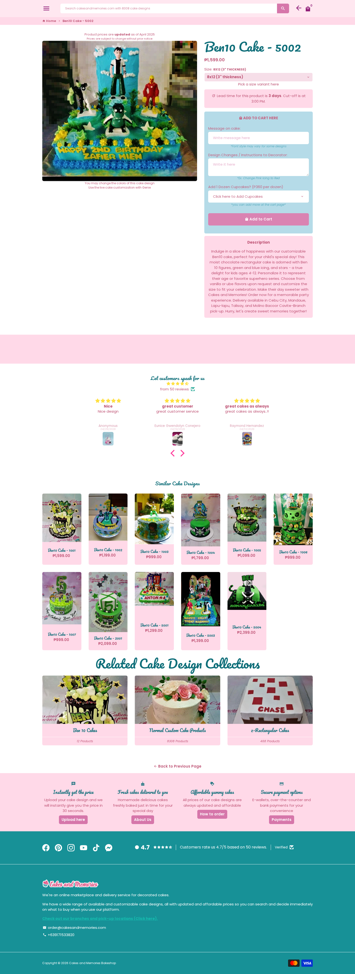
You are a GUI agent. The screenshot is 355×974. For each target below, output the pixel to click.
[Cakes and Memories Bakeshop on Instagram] (71, 848)
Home (49, 21)
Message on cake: (224, 128)
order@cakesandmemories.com (74, 927)
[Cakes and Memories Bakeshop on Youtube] (83, 848)
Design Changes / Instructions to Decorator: (247, 154)
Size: (225, 69)
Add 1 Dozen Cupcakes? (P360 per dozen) (245, 186)
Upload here (73, 819)
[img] (177, 384)
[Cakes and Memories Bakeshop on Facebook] (46, 848)
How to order (212, 814)
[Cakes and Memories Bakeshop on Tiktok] (96, 848)
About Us (142, 819)
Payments (281, 819)
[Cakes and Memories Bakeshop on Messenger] (108, 848)
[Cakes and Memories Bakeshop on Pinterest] (58, 848)
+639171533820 (58, 934)
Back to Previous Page (177, 766)
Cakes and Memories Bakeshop (92, 963)
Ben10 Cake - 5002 (78, 21)
